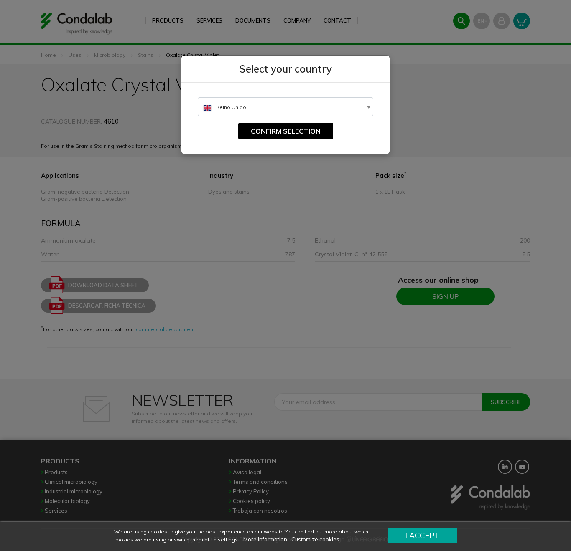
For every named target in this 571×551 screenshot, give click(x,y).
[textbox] (285, 107)
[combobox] (285, 106)
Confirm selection (286, 131)
